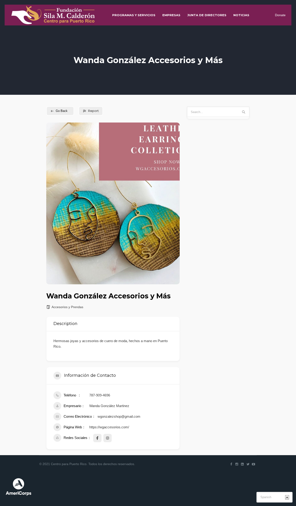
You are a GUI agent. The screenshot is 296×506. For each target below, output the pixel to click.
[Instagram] (236, 464)
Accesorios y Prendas (67, 307)
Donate (280, 15)
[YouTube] (253, 464)
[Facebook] (231, 464)
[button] (53, 203)
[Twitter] (248, 464)
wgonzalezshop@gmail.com (119, 416)
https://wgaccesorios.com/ (109, 427)
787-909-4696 (99, 395)
